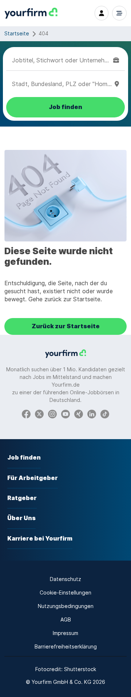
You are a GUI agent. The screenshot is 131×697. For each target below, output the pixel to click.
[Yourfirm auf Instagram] (52, 414)
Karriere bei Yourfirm (39, 538)
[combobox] (61, 60)
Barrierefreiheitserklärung (66, 646)
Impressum (65, 633)
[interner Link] (30, 13)
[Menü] (119, 13)
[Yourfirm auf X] (39, 414)
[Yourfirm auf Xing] (78, 414)
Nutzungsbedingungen (66, 606)
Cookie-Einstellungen (65, 592)
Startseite (16, 33)
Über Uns (21, 518)
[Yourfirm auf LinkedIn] (92, 414)
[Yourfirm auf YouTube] (65, 414)
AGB (65, 619)
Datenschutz (65, 579)
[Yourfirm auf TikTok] (105, 414)
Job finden (24, 457)
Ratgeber (22, 498)
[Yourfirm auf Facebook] (26, 414)
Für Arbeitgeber (32, 478)
